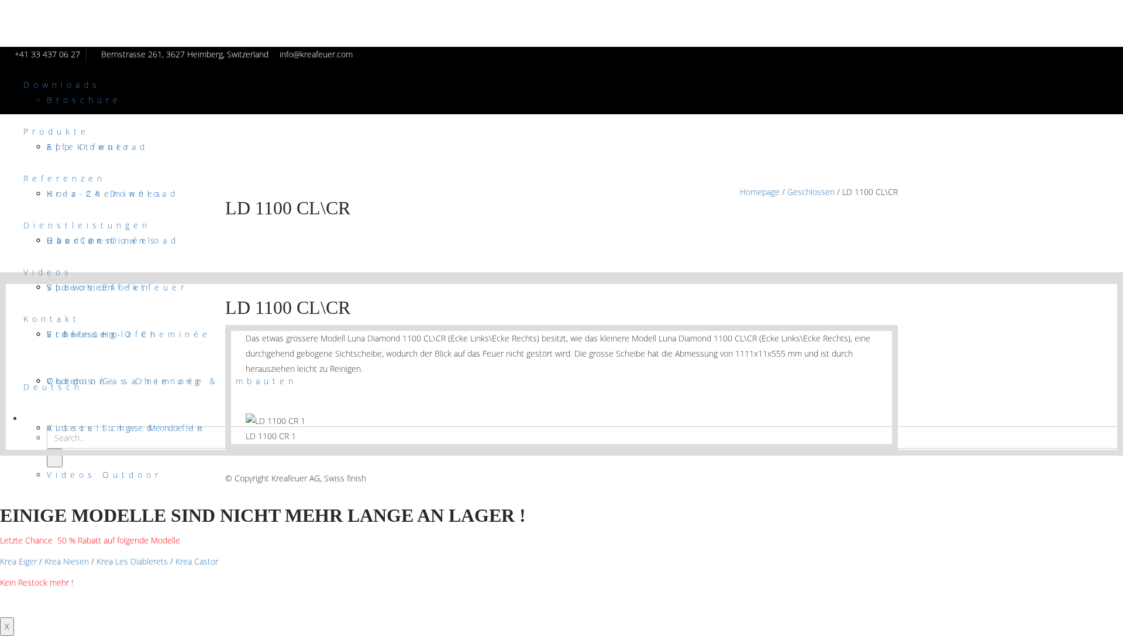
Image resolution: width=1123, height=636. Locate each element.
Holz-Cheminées (105, 193)
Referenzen (64, 178)
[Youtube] (891, 478)
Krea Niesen (66, 561)
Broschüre (84, 99)
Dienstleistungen (87, 225)
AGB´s (237, 463)
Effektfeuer (89, 146)
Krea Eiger (18, 561)
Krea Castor (196, 561)
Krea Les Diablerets (132, 561)
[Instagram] (877, 478)
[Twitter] (862, 478)
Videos (48, 272)
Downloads (62, 84)
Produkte (56, 131)
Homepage (760, 191)
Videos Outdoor (104, 474)
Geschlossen (811, 191)
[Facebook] (848, 478)
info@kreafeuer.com (316, 54)
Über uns (80, 240)
